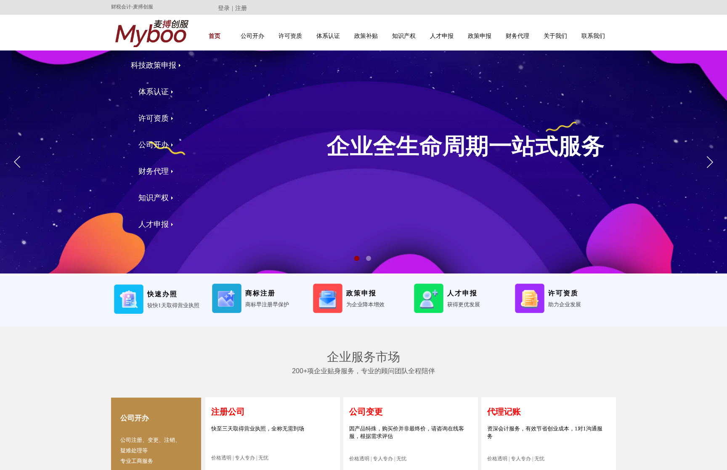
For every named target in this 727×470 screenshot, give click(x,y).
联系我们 (593, 36)
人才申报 (442, 36)
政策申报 (479, 36)
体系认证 (328, 36)
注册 (241, 8)
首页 (214, 36)
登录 (224, 8)
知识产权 (404, 36)
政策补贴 (366, 36)
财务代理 (517, 36)
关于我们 (555, 36)
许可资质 (290, 36)
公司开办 (252, 36)
